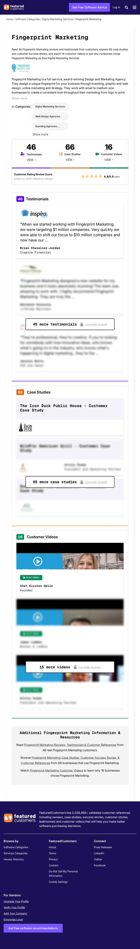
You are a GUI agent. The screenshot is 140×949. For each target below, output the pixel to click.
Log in (116, 7)
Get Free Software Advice (89, 7)
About (52, 847)
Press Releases (103, 847)
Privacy (53, 859)
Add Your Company (15, 913)
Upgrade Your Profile (16, 901)
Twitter (98, 859)
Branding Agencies (46, 126)
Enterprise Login (13, 919)
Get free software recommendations (33, 928)
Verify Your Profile (14, 907)
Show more (19, 98)
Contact (53, 865)
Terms (52, 853)
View (30, 159)
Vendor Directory (14, 859)
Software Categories (27, 19)
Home (9, 19)
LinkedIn (99, 853)
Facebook (100, 865)
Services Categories (16, 853)
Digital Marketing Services (57, 19)
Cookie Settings (58, 881)
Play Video (32, 577)
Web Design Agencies (47, 116)
